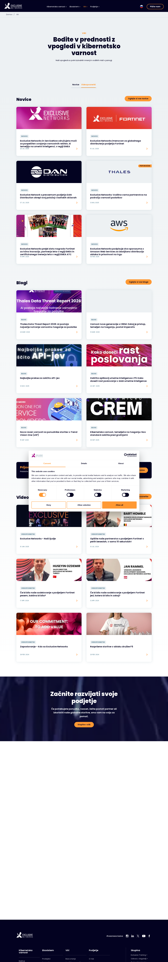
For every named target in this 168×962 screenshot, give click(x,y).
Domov (10, 14)
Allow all (119, 505)
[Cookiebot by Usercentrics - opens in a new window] (126, 455)
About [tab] (121, 463)
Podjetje (93, 950)
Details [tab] (84, 463)
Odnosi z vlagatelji (138, 958)
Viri (17, 14)
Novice (75, 84)
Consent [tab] (47, 463)
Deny (48, 505)
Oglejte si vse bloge (138, 282)
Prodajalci (46, 959)
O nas (91, 959)
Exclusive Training (138, 955)
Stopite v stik (84, 724)
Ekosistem (48, 950)
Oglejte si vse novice (138, 98)
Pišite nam (155, 6)
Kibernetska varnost (25, 951)
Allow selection (84, 505)
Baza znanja (71, 959)
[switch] (70, 495)
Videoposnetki (88, 84)
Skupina (135, 950)
